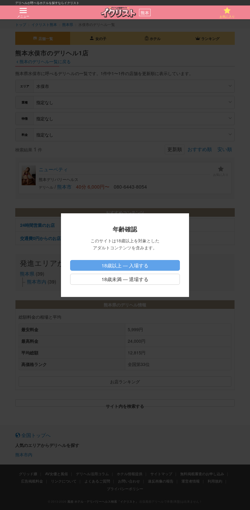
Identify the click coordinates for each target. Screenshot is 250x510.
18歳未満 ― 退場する (125, 279)
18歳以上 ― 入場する (125, 265)
